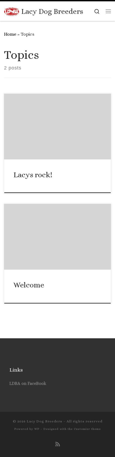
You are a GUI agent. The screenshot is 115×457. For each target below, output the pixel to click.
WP (36, 429)
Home (10, 34)
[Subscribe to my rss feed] (57, 444)
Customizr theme (87, 429)
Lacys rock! (32, 174)
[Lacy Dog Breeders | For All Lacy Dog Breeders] (11, 11)
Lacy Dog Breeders (44, 421)
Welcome (28, 285)
